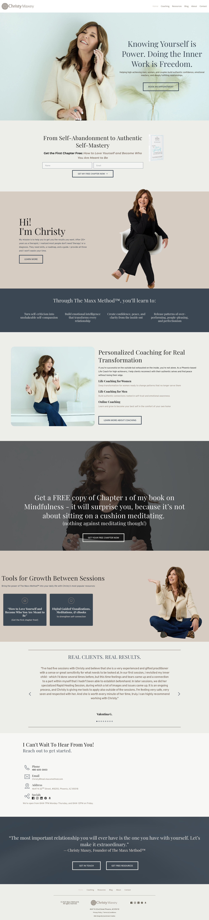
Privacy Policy (97, 912)
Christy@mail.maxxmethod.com (47, 779)
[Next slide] (179, 694)
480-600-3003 (39, 770)
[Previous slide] (30, 694)
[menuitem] (155, 6)
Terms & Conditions (109, 912)
